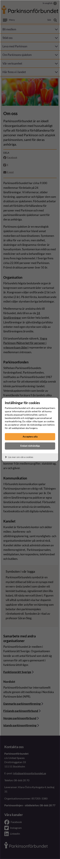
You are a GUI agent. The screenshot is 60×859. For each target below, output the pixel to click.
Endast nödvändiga (30, 445)
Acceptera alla (30, 436)
